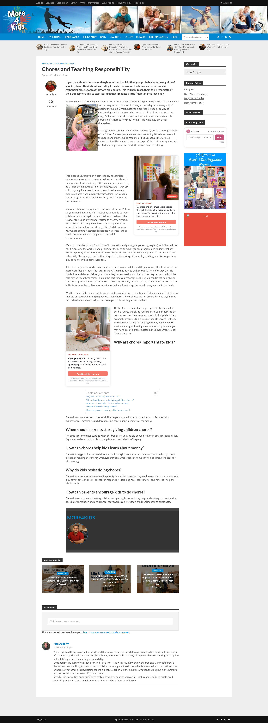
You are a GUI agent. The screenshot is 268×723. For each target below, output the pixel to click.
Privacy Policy (124, 2)
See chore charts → (156, 222)
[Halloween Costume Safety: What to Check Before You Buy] (202, 47)
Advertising (108, 2)
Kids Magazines (158, 37)
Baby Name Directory (195, 94)
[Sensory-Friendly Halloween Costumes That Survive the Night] (39, 47)
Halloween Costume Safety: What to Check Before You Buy (218, 47)
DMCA (73, 2)
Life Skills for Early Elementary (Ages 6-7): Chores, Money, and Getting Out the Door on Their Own (120, 48)
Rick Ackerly (61, 643)
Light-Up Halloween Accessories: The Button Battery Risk (151, 47)
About (39, 2)
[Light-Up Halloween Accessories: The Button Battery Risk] (137, 47)
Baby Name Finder (194, 102)
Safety (129, 37)
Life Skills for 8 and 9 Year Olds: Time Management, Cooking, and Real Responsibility (184, 48)
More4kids (51, 94)
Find (219, 137)
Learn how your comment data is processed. (106, 632)
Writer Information (90, 2)
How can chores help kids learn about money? (107, 403)
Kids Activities (55, 63)
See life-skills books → (88, 374)
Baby (103, 37)
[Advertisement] (134, 705)
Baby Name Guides (194, 98)
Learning (115, 37)
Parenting (55, 37)
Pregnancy (90, 37)
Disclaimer (62, 2)
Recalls (141, 37)
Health (176, 37)
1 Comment (51, 106)
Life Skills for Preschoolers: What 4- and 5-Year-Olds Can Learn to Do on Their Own (87, 48)
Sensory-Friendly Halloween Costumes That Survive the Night (55, 47)
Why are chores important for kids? (102, 396)
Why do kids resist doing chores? (101, 406)
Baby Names (72, 37)
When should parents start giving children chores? (110, 400)
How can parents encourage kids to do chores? (108, 410)
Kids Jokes (139, 2)
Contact (50, 2)
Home (41, 37)
